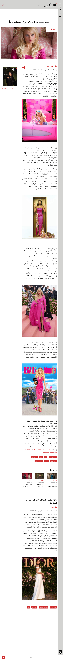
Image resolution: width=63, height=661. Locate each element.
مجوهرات (34, 607)
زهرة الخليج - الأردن (51, 70)
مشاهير (40, 5)
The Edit (46, 6)
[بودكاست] (60, 652)
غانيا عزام (54, 511)
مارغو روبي (53, 461)
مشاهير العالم (52, 457)
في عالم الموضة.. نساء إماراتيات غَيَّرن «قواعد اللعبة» (52, 486)
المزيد (31, 659)
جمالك (29, 5)
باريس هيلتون (38, 461)
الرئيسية (46, 5)
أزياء (46, 457)
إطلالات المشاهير (43, 607)
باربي (41, 457)
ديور (28, 607)
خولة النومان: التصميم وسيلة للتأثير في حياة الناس (39, 486)
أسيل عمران (53, 607)
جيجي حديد (34, 457)
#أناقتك (55, 480)
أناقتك (34, 5)
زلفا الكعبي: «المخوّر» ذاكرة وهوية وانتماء (27, 486)
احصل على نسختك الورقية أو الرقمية (10, 89)
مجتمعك (24, 5)
